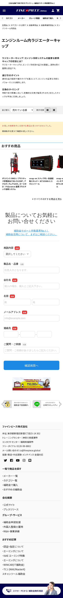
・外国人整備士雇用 (12, 526)
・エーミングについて (13, 551)
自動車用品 (33, 25)
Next (60, 18)
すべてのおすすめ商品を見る (48, 198)
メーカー (21, 18)
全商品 (5, 25)
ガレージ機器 (34, 18)
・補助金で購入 (10, 485)
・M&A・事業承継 (11, 531)
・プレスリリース (10, 509)
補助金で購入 (48, 18)
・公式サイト (8, 505)
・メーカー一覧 (10, 476)
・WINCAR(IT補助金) (13, 565)
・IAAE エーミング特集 (13, 555)
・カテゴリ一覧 (9, 480)
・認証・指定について (13, 546)
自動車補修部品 (47, 25)
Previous (3, 18)
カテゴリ (9, 18)
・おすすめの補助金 (12, 489)
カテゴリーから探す (18, 25)
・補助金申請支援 (11, 522)
